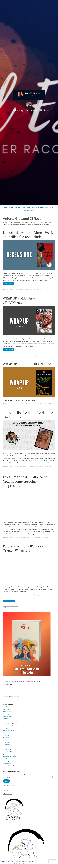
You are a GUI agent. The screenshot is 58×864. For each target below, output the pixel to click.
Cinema (4, 709)
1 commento (30, 289)
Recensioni (7, 747)
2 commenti (29, 595)
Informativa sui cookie (29, 861)
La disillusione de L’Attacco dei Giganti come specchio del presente (25, 481)
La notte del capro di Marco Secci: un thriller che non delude (28, 234)
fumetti (5, 714)
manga (16, 355)
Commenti (7, 744)
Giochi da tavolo (7, 716)
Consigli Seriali (6, 711)
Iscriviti (6, 781)
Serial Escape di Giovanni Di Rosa (29, 110)
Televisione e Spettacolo (9, 756)
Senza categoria (6, 735)
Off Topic (17, 466)
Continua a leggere (8, 284)
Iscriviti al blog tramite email (11, 771)
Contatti (52, 207)
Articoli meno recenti (9, 600)
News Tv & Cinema (7, 730)
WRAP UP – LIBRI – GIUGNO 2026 (28, 364)
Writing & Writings (24, 466)
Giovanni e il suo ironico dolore (17, 207)
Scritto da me (8, 725)
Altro (6, 740)
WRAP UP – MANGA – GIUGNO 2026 (19, 300)
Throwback (7, 751)
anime (16, 537)
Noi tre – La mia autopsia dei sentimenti (37, 207)
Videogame (5, 761)
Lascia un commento (26, 355)
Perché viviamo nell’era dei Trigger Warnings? (23, 548)
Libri (16, 289)
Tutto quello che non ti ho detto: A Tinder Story (28, 414)
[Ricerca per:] (10, 607)
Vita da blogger (6, 763)
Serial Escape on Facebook (11, 696)
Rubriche (7, 749)
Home (5, 207)
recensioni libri (20, 289)
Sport (4, 754)
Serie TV (5, 737)
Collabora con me (29, 210)
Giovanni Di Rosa (8, 289)
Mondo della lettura (19, 595)
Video (4, 758)
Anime (6, 742)
